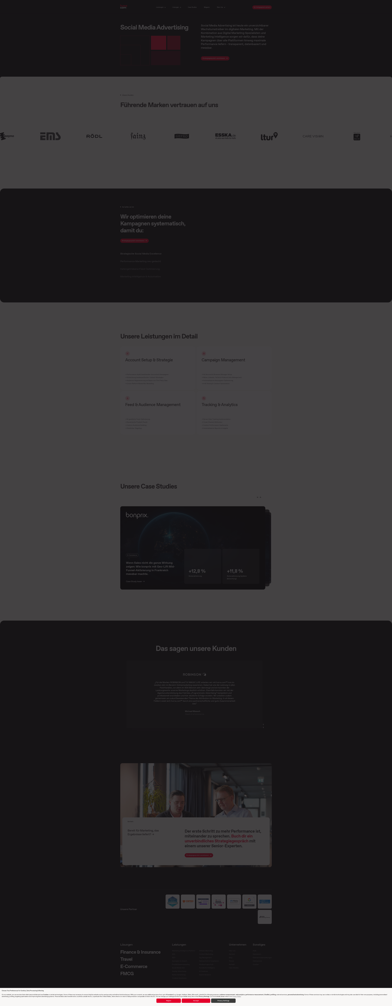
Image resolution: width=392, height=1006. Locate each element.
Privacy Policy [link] (236, 996)
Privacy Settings (204, 996)
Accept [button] (196, 1000)
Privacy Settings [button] (223, 1000)
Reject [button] (168, 1000)
